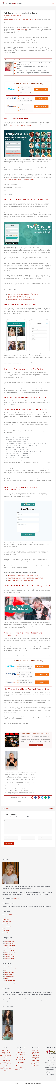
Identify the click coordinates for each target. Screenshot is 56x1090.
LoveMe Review (8, 974)
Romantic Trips (5, 930)
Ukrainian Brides (35, 1057)
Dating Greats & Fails (7, 914)
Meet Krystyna (16, 898)
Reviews (4, 928)
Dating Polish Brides (9, 943)
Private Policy (5, 1062)
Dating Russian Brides (9, 945)
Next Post (51, 808)
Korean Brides (35, 1060)
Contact (6, 1058)
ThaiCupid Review (8, 967)
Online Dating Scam (7, 926)
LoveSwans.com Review (10, 980)
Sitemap (6, 1072)
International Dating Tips (8, 921)
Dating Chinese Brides (9, 952)
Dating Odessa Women (9, 941)
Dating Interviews (6, 917)
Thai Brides (35, 1058)
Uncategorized (5, 932)
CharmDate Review (9, 976)
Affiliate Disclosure (5, 1067)
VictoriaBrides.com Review (10, 982)
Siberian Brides (35, 1055)
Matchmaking (5, 923)
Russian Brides (35, 1052)
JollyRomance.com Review (10, 968)
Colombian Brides (35, 1063)
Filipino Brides (35, 1062)
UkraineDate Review (9, 972)
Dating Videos (5, 919)
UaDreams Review (8, 970)
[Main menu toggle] (53, 3)
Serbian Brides (35, 1053)
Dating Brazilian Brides (9, 948)
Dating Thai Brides (8, 954)
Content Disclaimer (5, 1060)
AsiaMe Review (8, 978)
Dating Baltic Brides (9, 958)
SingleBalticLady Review (10, 983)
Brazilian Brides (35, 1065)
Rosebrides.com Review (20, 1069)
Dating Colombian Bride (9, 950)
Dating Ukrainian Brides (9, 947)
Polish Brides (35, 1050)
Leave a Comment (17, 15)
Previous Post (5, 808)
